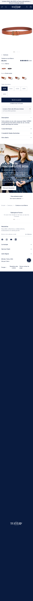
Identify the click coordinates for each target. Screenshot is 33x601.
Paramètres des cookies (14, 267)
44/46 (17, 88)
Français (3, 267)
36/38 (4, 88)
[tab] (15, 219)
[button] (31, 7)
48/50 (24, 88)
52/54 (4, 94)
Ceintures (9, 205)
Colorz (7, 261)
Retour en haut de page (24, 267)
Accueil (3, 205)
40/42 (11, 88)
